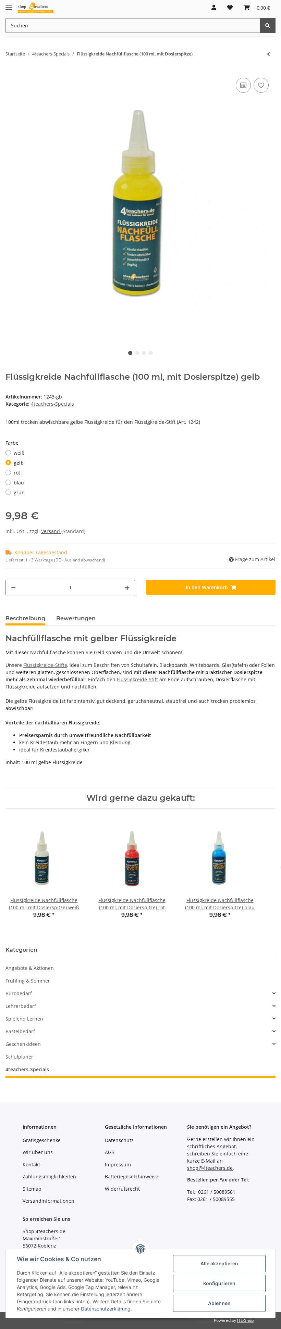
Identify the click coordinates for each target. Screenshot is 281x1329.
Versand (51, 531)
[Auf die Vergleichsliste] (243, 85)
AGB (109, 1152)
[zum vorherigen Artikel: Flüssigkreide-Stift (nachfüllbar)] (268, 54)
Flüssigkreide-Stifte (45, 665)
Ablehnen (219, 1303)
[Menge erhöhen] (127, 587)
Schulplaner (19, 1056)
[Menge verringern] (13, 587)
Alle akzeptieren (219, 1263)
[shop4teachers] (36, 7)
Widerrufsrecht (122, 1189)
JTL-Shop (245, 1320)
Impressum (118, 1164)
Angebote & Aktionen (29, 968)
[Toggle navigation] (8, 4)
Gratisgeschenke (42, 1140)
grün (19, 492)
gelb (19, 462)
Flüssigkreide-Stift (137, 679)
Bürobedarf (18, 993)
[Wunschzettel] (230, 7)
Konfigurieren (219, 1283)
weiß (19, 453)
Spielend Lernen (24, 1018)
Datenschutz (119, 1140)
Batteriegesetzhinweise (131, 1176)
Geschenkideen (23, 1044)
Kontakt (31, 1164)
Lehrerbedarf (20, 1006)
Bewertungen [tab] (76, 618)
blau (19, 482)
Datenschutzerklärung (106, 1309)
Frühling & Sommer (27, 980)
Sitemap (32, 1189)
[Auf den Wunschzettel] (261, 85)
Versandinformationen (48, 1201)
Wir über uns (38, 1152)
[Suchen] (268, 25)
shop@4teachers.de (210, 1168)
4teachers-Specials (52, 404)
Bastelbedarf (20, 1031)
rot (17, 472)
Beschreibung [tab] (25, 618)
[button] (214, 7)
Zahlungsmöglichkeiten (49, 1176)
